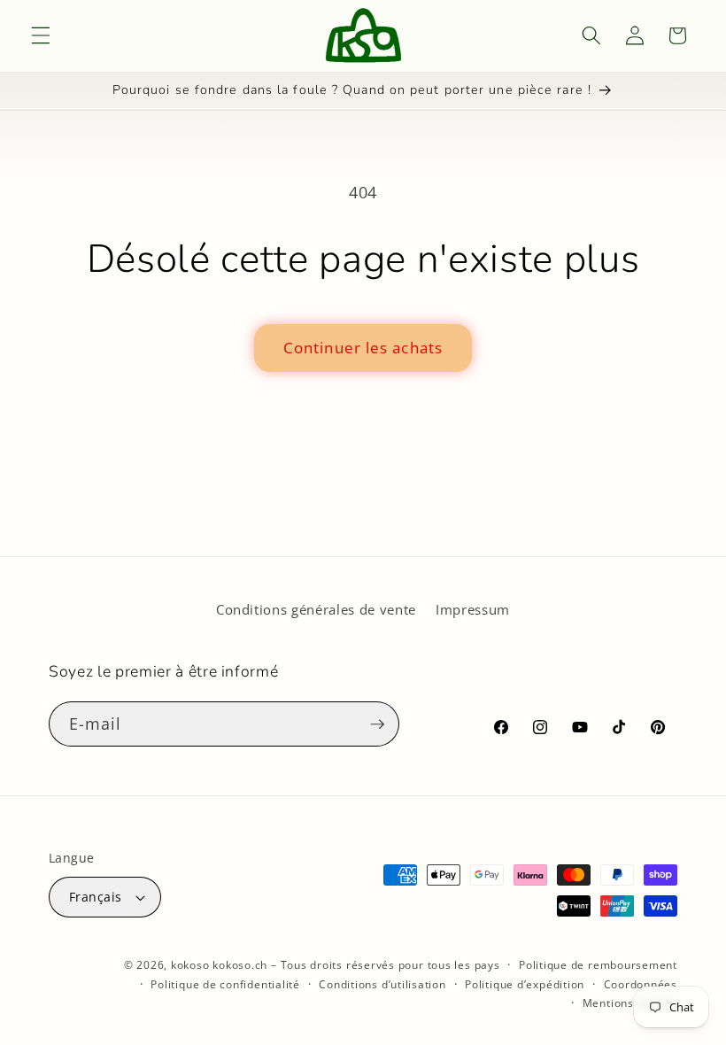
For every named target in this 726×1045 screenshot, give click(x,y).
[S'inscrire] (377, 724)
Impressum (473, 609)
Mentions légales (630, 1002)
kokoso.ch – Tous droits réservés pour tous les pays (355, 964)
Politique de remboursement (598, 964)
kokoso (190, 964)
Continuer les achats (363, 347)
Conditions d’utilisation (382, 984)
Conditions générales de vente (316, 609)
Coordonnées (640, 984)
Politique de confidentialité (225, 984)
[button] (40, 35)
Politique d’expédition (524, 984)
